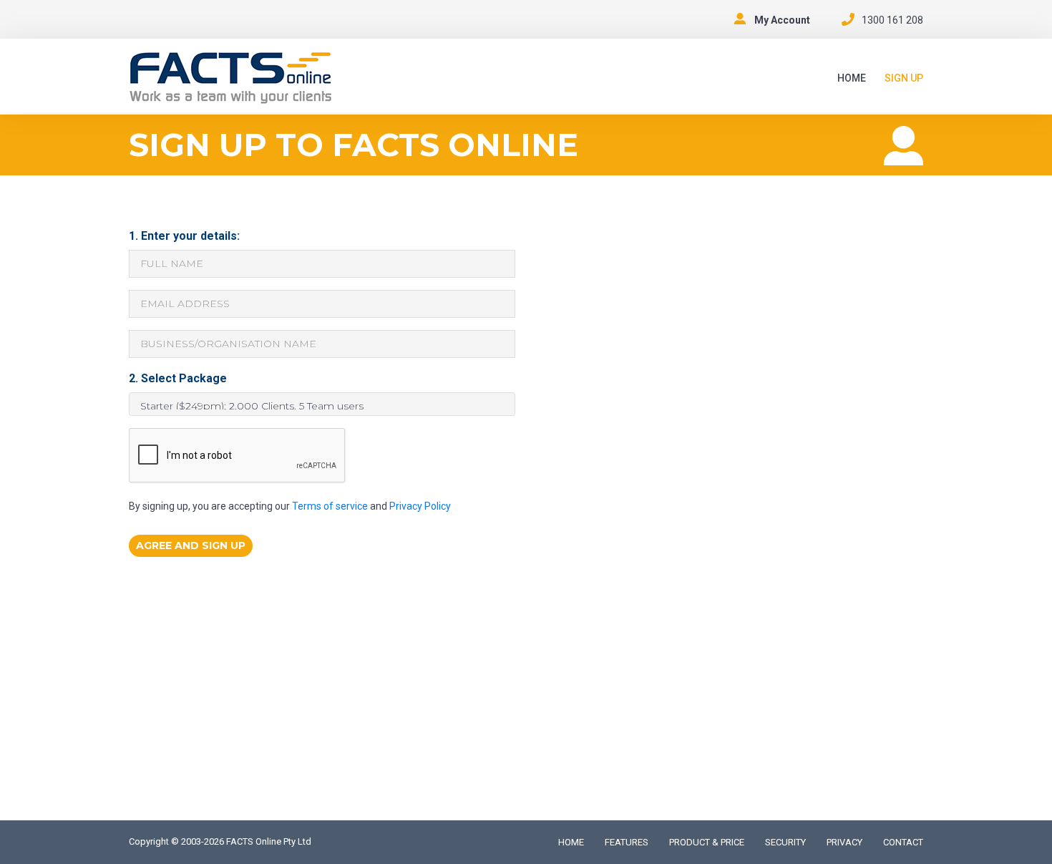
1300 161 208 (892, 20)
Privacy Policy (420, 506)
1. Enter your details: (184, 236)
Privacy (844, 842)
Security (785, 842)
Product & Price (706, 842)
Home (851, 78)
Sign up (904, 78)
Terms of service (330, 506)
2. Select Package (178, 378)
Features (626, 842)
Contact (903, 842)
